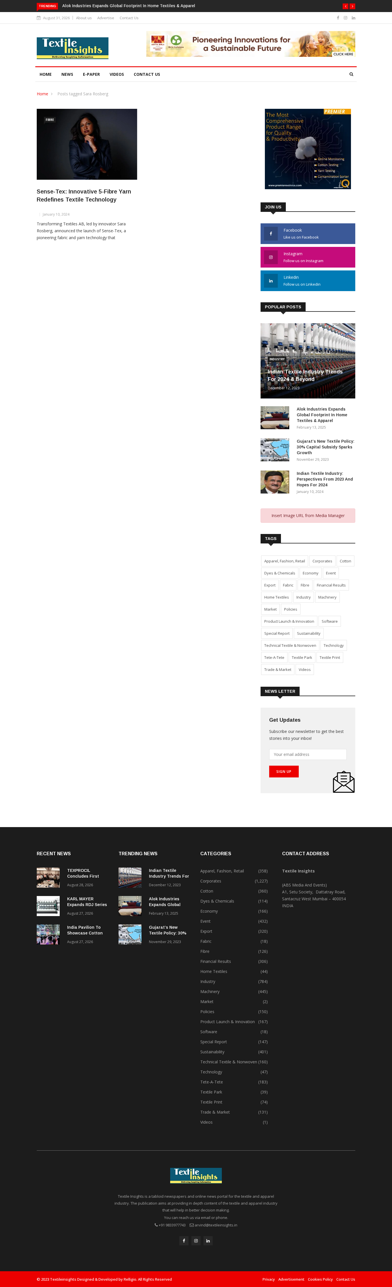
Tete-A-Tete (274, 657)
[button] (345, 6)
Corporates (322, 561)
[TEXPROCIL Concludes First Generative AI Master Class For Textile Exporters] (50, 879)
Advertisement (291, 1279)
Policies (290, 609)
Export (269, 585)
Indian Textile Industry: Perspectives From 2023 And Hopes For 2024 (325, 479)
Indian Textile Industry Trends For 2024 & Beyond (169, 876)
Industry (277, 359)
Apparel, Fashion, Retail (284, 561)
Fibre (50, 120)
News (67, 74)
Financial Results (331, 585)
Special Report (277, 633)
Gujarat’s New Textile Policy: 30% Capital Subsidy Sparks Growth (325, 447)
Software (330, 621)
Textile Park (302, 657)
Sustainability (309, 633)
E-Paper (91, 74)
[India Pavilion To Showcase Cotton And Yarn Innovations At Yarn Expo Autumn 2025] (50, 935)
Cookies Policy (320, 1279)
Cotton (345, 561)
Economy (311, 573)
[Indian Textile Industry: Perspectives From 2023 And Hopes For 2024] (276, 483)
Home (46, 74)
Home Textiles (276, 597)
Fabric (288, 585)
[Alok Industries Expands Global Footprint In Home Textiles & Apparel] (276, 418)
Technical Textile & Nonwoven (290, 645)
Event (331, 573)
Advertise (105, 17)
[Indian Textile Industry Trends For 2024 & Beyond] (131, 879)
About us (84, 17)
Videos (117, 74)
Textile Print (330, 657)
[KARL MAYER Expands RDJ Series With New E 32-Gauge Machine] (50, 907)
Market (270, 609)
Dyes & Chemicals (279, 573)
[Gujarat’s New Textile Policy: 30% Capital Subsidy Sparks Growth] (276, 450)
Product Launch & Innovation (289, 621)
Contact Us (129, 17)
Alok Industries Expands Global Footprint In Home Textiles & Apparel (128, 5)
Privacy (269, 1279)
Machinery (327, 597)
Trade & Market (277, 669)
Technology (334, 645)
